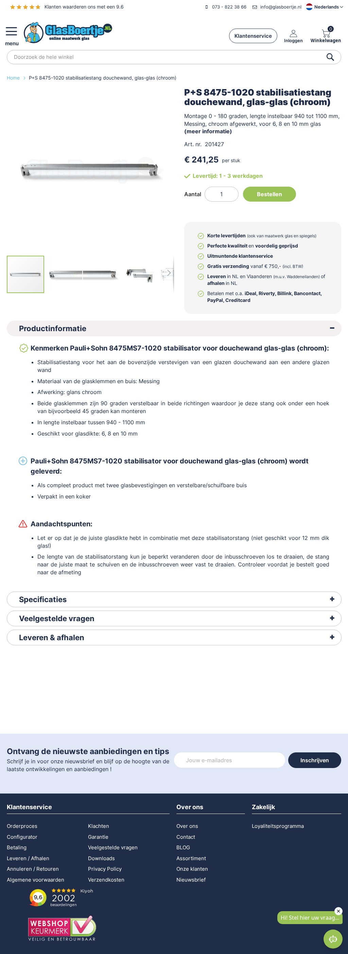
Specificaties (43, 599)
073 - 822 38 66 (229, 7)
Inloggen (293, 40)
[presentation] (174, 328)
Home (14, 78)
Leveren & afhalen (51, 637)
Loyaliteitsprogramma (278, 826)
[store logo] (68, 32)
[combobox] (174, 57)
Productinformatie (52, 328)
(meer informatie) (208, 131)
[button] (319, 6)
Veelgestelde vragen (56, 618)
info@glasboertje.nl (280, 7)
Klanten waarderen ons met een (84, 7)
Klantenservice (253, 36)
